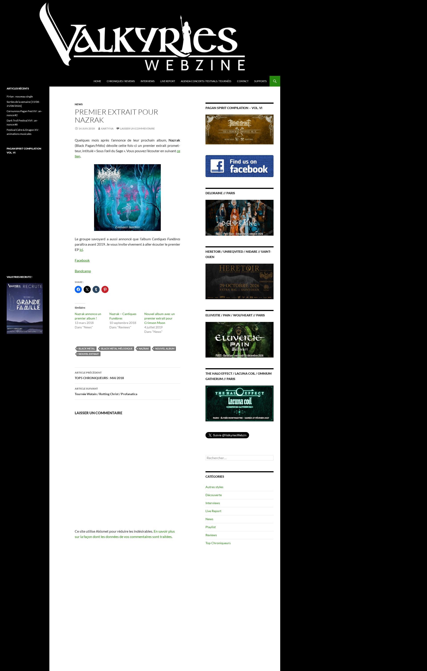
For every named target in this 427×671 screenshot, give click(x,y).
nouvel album (164, 348)
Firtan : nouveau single (20, 96)
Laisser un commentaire (137, 128)
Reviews (211, 535)
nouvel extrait (89, 353)
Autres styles (214, 487)
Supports (260, 81)
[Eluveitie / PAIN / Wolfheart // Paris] (239, 339)
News (79, 104)
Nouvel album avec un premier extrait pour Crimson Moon (159, 318)
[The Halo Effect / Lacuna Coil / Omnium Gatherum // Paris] (239, 403)
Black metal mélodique (117, 348)
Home (97, 81)
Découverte (213, 495)
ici (81, 249)
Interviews (148, 81)
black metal (87, 348)
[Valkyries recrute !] (25, 308)
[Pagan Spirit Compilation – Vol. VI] (239, 129)
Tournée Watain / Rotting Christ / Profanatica (106, 391)
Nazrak (144, 348)
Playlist (210, 527)
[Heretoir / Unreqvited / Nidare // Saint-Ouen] (239, 281)
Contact (242, 81)
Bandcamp (83, 271)
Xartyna (107, 128)
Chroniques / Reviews (121, 81)
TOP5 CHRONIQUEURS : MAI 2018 (99, 375)
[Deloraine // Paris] (239, 217)
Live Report (167, 81)
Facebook (82, 260)
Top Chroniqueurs (218, 543)
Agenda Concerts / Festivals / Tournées (206, 81)
